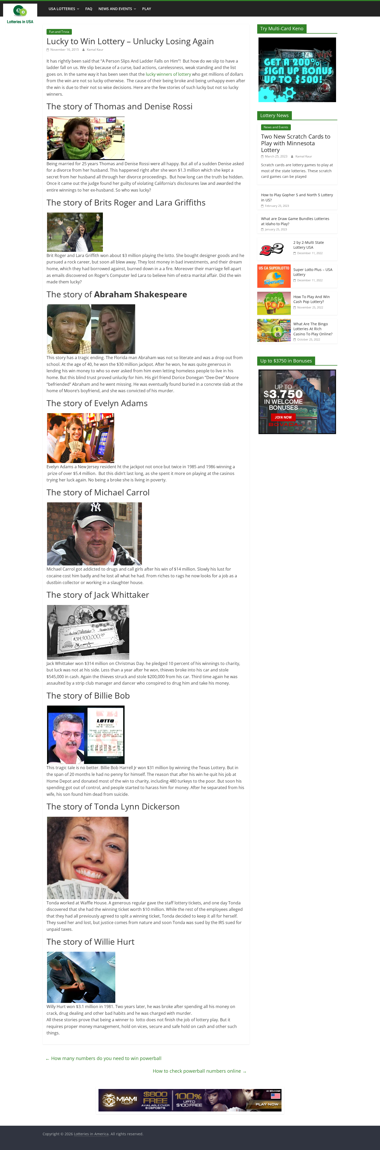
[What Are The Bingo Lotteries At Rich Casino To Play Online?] (274, 321)
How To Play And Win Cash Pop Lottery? (311, 299)
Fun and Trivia (59, 31)
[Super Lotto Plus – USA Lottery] (274, 267)
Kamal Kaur (95, 49)
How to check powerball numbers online (200, 1071)
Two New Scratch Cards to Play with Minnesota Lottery (295, 143)
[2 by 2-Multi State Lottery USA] (274, 240)
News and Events (115, 8)
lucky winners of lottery (168, 74)
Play (146, 8)
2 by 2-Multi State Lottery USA (308, 245)
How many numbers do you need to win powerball (103, 1058)
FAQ (88, 8)
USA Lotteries (62, 8)
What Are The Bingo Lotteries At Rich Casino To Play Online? (312, 328)
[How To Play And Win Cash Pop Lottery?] (274, 294)
